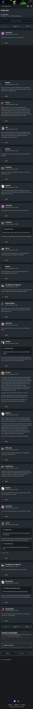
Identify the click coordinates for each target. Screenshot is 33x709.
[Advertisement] (16, 63)
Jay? (6, 127)
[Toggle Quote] (3, 229)
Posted (11, 34)
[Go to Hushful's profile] (2, 83)
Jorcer (7, 523)
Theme (10, 704)
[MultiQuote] (2, 43)
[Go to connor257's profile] (2, 33)
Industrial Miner (10, 303)
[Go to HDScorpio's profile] (2, 448)
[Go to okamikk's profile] (2, 342)
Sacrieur (8, 372)
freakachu (8, 167)
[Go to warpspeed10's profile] (2, 609)
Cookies (23, 704)
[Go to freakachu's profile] (2, 168)
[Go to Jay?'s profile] (2, 128)
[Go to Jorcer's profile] (2, 523)
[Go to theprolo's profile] (2, 186)
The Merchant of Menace (13, 285)
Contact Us (16, 704)
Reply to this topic (16, 21)
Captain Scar (9, 466)
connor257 (5, 14)
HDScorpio (8, 448)
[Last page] (31, 26)
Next (27, 26)
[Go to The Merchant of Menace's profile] (2, 285)
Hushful (7, 82)
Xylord (7, 248)
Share (8, 653)
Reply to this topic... (9, 645)
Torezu (7, 102)
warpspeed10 (9, 609)
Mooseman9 (9, 581)
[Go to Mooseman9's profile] (2, 582)
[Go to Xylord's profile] (2, 249)
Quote (6, 42)
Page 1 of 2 (16, 26)
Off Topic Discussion (16, 16)
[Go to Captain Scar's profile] (2, 467)
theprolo (7, 185)
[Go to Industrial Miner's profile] (2, 304)
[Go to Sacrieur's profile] (2, 373)
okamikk (7, 341)
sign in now (4, 636)
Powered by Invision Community (16, 706)
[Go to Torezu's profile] (2, 103)
